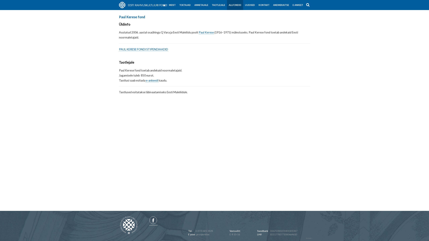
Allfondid (235, 5)
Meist (172, 5)
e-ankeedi (152, 80)
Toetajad (185, 5)
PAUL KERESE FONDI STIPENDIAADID (143, 49)
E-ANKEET (298, 5)
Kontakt (264, 5)
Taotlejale (218, 5)
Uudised (250, 5)
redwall (309, 238)
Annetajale (201, 5)
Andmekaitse (281, 5)
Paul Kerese (206, 32)
